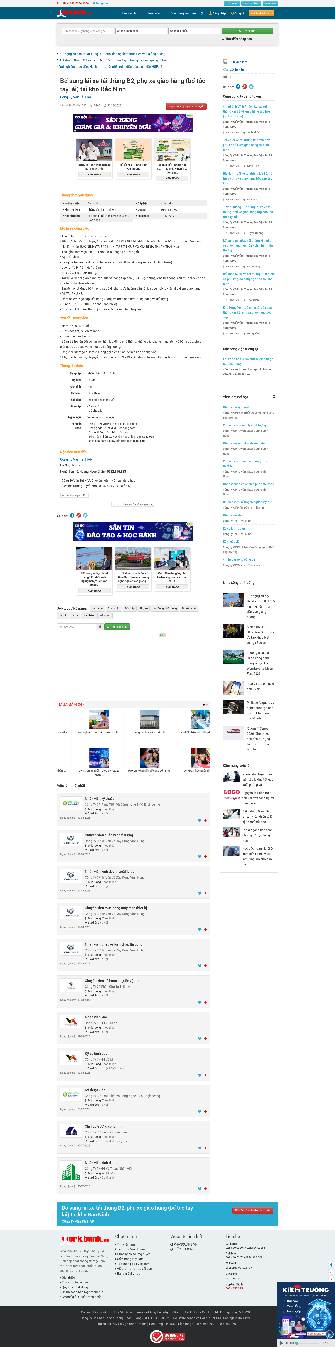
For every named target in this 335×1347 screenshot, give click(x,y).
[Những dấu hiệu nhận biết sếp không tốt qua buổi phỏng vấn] (231, 776)
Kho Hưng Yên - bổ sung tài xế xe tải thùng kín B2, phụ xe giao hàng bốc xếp (248, 312)
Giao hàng (89, 615)
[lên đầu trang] (331, 1272)
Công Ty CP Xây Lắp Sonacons (241, 565)
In (231, 77)
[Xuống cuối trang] (331, 1279)
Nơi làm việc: (72, 203)
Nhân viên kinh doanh (101, 1162)
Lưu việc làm (238, 62)
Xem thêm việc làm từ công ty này (134, 504)
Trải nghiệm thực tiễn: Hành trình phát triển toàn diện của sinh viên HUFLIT (110, 66)
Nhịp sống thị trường (238, 582)
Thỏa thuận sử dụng (75, 1282)
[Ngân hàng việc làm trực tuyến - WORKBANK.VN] (74, 13)
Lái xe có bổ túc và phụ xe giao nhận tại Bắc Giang (248, 361)
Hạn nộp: (143, 215)
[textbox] (87, 31)
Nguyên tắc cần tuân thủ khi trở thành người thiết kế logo (258, 798)
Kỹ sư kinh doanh (98, 1053)
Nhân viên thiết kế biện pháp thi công (113, 944)
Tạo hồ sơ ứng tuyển (130, 1249)
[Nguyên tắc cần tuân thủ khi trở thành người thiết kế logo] (231, 795)
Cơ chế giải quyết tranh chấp (81, 1297)
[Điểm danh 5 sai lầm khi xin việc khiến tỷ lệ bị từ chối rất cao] (231, 813)
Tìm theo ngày (118, 626)
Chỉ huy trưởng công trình (104, 1126)
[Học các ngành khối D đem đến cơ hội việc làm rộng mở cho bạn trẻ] (231, 850)
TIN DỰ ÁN (232, 3)
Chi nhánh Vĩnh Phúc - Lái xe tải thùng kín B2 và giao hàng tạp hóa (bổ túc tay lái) (246, 111)
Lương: (141, 209)
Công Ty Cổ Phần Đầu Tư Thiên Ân (243, 507)
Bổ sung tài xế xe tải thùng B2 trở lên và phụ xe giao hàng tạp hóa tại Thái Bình (248, 279)
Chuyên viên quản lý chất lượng (109, 835)
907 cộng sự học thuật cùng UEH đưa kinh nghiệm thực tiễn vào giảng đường (112, 54)
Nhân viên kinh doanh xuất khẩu (109, 871)
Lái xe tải (97, 608)
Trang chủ (101, 3)
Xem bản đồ (233, 1278)
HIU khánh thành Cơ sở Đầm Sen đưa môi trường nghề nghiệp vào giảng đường (113, 60)
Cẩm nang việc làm (183, 13)
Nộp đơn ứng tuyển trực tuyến (186, 106)
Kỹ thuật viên (95, 1089)
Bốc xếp (130, 608)
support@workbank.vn (239, 1267)
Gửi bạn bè (237, 70)
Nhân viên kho (96, 1017)
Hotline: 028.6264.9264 (74, 3)
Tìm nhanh (248, 31)
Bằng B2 (105, 615)
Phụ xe (143, 608)
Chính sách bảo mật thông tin (82, 1292)
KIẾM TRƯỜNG (251, 3)
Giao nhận (114, 608)
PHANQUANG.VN (185, 1244)
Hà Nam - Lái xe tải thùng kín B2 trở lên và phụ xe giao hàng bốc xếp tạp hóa (247, 178)
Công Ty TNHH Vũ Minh (237, 521)
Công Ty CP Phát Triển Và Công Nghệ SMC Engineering (248, 415)
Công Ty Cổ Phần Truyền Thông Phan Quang (111, 1318)
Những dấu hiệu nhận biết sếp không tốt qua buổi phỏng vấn (257, 779)
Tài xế (62, 615)
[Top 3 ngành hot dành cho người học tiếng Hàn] (231, 832)
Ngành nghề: (72, 215)
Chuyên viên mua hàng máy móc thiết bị (116, 907)
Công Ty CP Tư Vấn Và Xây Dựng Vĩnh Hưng (245, 433)
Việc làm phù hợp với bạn (134, 1268)
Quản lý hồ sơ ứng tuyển (133, 1254)
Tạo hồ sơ (154, 13)
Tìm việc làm (130, 13)
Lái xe (74, 615)
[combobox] (141, 31)
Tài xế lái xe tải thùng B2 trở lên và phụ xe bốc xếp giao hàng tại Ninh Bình (246, 145)
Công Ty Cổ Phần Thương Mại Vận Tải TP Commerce (247, 124)
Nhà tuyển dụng (260, 13)
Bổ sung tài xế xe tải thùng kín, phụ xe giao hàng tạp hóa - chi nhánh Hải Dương (248, 245)
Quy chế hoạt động (74, 1287)
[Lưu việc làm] (200, 820)
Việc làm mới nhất (71, 785)
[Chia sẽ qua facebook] (331, 1264)
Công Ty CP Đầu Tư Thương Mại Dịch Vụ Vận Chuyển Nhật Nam (247, 372)
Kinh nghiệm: (72, 209)
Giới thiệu (68, 1277)
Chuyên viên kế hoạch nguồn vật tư (112, 980)
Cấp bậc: (143, 203)
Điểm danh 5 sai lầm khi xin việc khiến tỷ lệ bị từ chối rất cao (257, 816)
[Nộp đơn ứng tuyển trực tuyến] (205, 820)
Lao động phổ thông (164, 608)
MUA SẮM (270, 3)
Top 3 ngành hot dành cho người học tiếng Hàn (257, 835)
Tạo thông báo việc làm (132, 1264)
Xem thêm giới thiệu (75, 495)
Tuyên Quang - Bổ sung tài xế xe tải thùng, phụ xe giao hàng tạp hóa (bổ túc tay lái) (248, 212)
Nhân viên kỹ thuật (99, 798)
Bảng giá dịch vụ (128, 1273)
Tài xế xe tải (189, 608)
